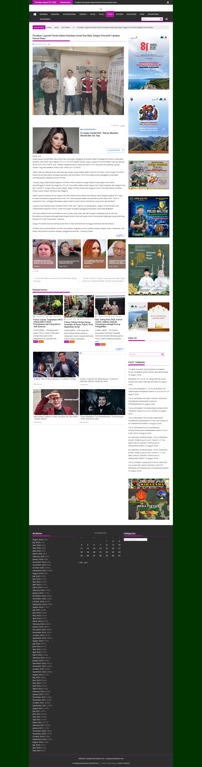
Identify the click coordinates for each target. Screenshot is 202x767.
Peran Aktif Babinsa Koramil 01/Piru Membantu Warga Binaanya (55, 279)
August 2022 (38, 674)
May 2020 (37, 750)
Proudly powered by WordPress (85, 763)
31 (119, 555)
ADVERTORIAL (153, 14)
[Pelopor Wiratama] (35, 14)
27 (94, 555)
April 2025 (37, 584)
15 (107, 548)
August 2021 (38, 708)
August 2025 (38, 573)
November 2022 (39, 666)
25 (81, 555)
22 (107, 552)
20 (94, 552)
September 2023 (39, 638)
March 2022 (37, 688)
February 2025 (39, 590)
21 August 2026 (102, 316)
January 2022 (38, 694)
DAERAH (83, 14)
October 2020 (38, 736)
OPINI (142, 14)
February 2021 (39, 725)
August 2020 (38, 742)
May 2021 (37, 717)
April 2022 (37, 686)
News (35, 341)
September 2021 (39, 705)
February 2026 (39, 556)
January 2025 (38, 593)
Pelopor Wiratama (54, 317)
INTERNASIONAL (69, 14)
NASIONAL (55, 14)
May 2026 (37, 548)
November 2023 (39, 632)
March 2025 (37, 587)
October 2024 (38, 601)
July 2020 (36, 745)
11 (81, 548)
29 (107, 555)
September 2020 (39, 739)
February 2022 (39, 691)
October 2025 (38, 567)
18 (81, 552)
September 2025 (39, 570)
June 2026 (37, 545)
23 (113, 552)
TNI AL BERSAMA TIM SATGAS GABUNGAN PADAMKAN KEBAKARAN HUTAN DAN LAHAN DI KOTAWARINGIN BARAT (148, 421)
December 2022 (39, 663)
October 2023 (38, 635)
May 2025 (37, 582)
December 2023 (39, 629)
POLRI (110, 14)
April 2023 (37, 652)
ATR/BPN (119, 14)
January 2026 (38, 559)
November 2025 (39, 565)
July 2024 (36, 610)
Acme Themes (124, 763)
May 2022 (37, 683)
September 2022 (39, 672)
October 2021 (38, 702)
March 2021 (37, 722)
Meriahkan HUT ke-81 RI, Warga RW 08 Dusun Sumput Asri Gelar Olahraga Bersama (108, 2)
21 (100, 552)
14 (100, 548)
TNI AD (92, 14)
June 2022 (37, 680)
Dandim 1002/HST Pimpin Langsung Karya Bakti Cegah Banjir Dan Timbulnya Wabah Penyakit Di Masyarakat (103, 279)
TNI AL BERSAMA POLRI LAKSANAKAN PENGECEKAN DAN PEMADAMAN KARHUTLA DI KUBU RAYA (147, 430)
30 (113, 555)
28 (100, 555)
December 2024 (39, 596)
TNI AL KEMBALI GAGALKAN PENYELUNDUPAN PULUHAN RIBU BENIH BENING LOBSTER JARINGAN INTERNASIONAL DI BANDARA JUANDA (148, 465)
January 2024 (38, 627)
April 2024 (37, 618)
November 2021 (39, 700)
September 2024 (39, 604)
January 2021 (38, 728)
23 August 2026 (40, 317)
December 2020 (39, 731)
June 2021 (37, 714)
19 (88, 552)
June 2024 (37, 612)
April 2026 (37, 551)
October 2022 (38, 669)
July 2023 (36, 643)
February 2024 (39, 624)
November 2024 (39, 598)
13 (94, 548)
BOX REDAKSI (45, 19)
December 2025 (39, 562)
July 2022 (36, 677)
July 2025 (36, 576)
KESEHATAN (131, 14)
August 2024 (38, 607)
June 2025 (37, 579)
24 (119, 552)
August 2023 (38, 641)
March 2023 (37, 655)
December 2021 (39, 697)
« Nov (80, 562)
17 (119, 548)
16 (113, 548)
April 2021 (37, 719)
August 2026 (38, 539)
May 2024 (37, 615)
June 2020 (37, 747)
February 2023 (39, 657)
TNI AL (101, 14)
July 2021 (36, 711)
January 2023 (38, 660)
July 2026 (36, 542)
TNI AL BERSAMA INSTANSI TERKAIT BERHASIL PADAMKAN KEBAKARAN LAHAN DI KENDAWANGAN (147, 401)
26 (88, 555)
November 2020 (39, 733)
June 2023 (37, 646)
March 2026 (37, 553)
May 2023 (37, 649)
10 (119, 545)
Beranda (43, 14)
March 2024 (37, 621)
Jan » (86, 562)
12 (88, 548)
